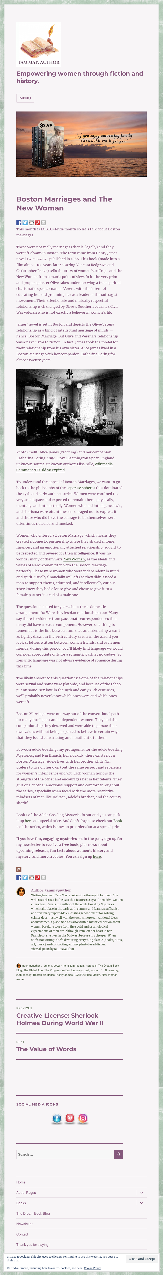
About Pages (26, 1192)
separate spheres (81, 488)
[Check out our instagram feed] (18, 869)
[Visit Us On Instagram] (82, 1119)
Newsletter (24, 1223)
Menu (25, 98)
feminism (69, 965)
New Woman (109, 975)
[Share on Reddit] (31, 222)
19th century (110, 970)
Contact (22, 1234)
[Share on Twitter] (25, 222)
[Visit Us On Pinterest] (69, 1119)
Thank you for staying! (32, 1244)
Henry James (64, 975)
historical (91, 965)
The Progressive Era (57, 970)
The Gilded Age (33, 970)
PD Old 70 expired (50, 470)
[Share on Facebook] (18, 222)
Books (21, 1202)
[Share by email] (43, 222)
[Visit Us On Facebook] (56, 1119)
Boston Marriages (44, 975)
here (28, 821)
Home (20, 1182)
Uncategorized (80, 970)
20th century (23, 975)
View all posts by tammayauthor (52, 949)
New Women (74, 559)
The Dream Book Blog (33, 1213)
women (95, 970)
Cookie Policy (92, 1268)
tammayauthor (31, 965)
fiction (80, 965)
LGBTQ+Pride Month (87, 975)
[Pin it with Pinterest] (37, 222)
